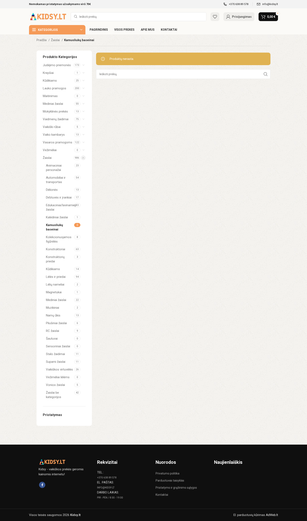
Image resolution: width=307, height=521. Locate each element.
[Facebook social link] (42, 485)
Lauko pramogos (54, 88)
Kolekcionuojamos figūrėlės (58, 239)
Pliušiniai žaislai (56, 323)
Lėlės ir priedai (56, 277)
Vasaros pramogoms (57, 142)
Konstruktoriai (55, 249)
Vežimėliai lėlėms (58, 377)
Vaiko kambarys (54, 135)
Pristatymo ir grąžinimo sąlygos (176, 487)
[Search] (265, 74)
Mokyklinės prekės (55, 111)
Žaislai (56, 40)
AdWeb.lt (272, 515)
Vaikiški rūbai (52, 127)
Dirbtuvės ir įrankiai (59, 197)
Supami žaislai (55, 362)
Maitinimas (50, 96)
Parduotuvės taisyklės (170, 480)
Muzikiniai (52, 308)
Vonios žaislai (55, 385)
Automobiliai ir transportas (56, 180)
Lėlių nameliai (55, 284)
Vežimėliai (50, 150)
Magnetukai (54, 292)
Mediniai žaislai (53, 104)
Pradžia (42, 40)
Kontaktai (162, 494)
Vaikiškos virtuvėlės (59, 369)
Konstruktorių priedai (55, 259)
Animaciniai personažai (54, 168)
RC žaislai (52, 331)
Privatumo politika (167, 473)
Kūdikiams (50, 80)
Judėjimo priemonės (57, 65)
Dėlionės (52, 190)
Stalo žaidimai (55, 354)
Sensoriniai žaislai (58, 346)
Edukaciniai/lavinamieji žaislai (60, 207)
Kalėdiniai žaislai (57, 217)
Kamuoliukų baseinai (54, 227)
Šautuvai (52, 338)
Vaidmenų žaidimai (56, 119)
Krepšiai (48, 73)
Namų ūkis (53, 315)
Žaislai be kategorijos (53, 395)
